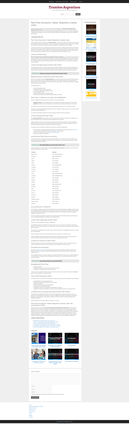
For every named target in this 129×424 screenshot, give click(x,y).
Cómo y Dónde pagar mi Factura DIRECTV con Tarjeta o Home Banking (55, 362)
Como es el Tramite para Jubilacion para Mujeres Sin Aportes (46, 321)
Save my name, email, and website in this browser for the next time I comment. (48, 394)
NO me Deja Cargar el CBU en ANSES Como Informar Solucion (46, 327)
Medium (30, 415)
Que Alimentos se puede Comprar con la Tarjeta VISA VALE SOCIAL (47, 325)
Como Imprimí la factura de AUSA (91, 97)
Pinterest (31, 412)
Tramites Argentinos (64, 7)
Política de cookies (73, 1)
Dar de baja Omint (71, 345)
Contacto (80, 1)
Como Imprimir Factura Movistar (71, 361)
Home (30, 404)
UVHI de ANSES (91, 90)
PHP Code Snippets (60, 423)
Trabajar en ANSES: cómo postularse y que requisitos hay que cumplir (38, 346)
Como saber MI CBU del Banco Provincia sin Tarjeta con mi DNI (46, 324)
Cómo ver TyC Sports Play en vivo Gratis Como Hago (91, 64)
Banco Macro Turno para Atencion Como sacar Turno (44, 320)
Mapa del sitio (51, 1)
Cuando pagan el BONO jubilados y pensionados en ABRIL (55, 346)
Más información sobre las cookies (62, 1)
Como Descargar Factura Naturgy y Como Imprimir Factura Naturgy (91, 36)
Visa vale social (32, 410)
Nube (30, 414)
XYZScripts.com (69, 423)
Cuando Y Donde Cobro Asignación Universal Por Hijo (91, 50)
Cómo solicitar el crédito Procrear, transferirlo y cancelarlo (39, 362)
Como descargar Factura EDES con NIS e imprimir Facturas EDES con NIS (91, 77)
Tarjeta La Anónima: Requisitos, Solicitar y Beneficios (44, 323)
